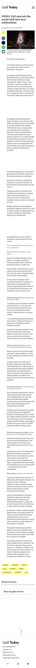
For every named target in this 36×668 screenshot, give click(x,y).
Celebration (18, 572)
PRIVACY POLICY (8, 652)
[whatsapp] (3, 47)
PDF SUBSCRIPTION (9, 647)
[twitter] (3, 43)
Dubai (4, 568)
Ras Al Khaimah (7, 572)
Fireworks (5, 564)
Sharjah (21, 568)
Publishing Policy (9, 655)
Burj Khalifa (15, 564)
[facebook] (3, 38)
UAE (26, 572)
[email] (3, 52)
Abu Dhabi (12, 568)
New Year (24, 564)
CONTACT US (7, 649)
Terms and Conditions (11, 658)
